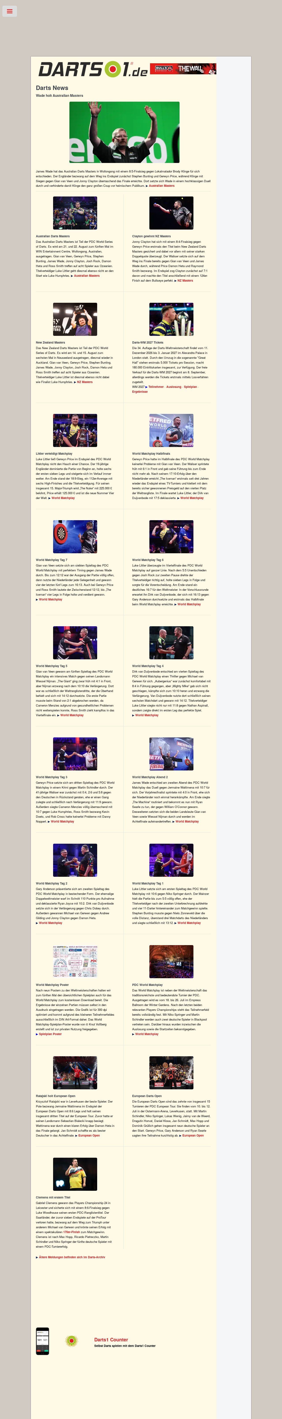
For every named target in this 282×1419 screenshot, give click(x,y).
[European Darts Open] (75, 1072)
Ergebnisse (140, 391)
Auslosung (173, 387)
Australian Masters (161, 185)
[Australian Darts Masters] (124, 132)
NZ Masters (185, 280)
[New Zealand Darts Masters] (171, 213)
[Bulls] (190, 73)
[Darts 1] (93, 79)
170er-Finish (71, 1232)
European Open (89, 1135)
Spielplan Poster (50, 1034)
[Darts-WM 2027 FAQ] (171, 319)
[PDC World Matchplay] (75, 430)
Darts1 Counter (111, 1339)
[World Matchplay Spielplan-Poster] (75, 961)
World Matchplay (63, 498)
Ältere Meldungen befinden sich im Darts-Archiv (72, 1257)
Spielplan (190, 387)
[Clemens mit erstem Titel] (75, 1174)
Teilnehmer (156, 387)
